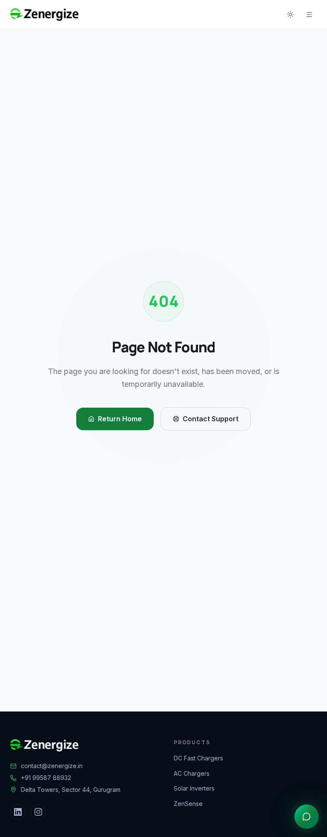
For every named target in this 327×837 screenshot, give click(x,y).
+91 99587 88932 (46, 777)
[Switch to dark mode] (290, 14)
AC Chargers (191, 773)
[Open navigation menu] (309, 14)
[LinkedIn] (18, 812)
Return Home (120, 418)
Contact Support (210, 418)
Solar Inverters (194, 788)
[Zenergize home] (44, 14)
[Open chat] (306, 816)
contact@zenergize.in (52, 765)
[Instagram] (38, 812)
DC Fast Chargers (198, 758)
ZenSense (188, 803)
